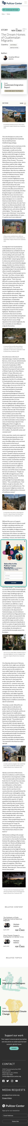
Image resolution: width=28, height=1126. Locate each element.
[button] (13, 566)
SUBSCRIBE (13, 582)
